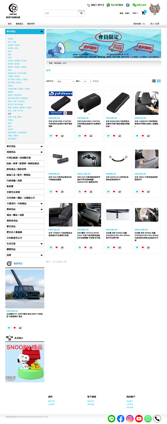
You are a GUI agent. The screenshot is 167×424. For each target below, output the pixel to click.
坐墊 (9, 58)
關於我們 (31, 24)
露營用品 (11, 249)
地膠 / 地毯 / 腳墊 (14, 117)
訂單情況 (129, 404)
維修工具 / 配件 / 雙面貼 (19, 175)
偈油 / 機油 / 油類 (15, 215)
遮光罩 (10, 129)
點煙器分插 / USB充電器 (17, 73)
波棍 (9, 123)
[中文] (122, 13)
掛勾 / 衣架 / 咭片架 (15, 111)
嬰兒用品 (11, 226)
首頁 (9, 24)
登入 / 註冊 (154, 24)
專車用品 (11, 209)
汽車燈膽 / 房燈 (14, 180)
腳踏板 (10, 92)
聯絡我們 (90, 401)
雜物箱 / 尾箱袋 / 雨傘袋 (17, 67)
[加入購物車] (51, 136)
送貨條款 (51, 404)
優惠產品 (19, 24)
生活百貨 (11, 243)
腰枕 (9, 54)
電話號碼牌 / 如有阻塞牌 (17, 132)
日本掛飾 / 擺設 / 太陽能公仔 (21, 198)
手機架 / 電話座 (14, 76)
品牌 (9, 255)
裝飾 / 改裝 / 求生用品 (16, 101)
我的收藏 (129, 407)
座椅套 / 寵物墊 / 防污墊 (17, 61)
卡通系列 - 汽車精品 (16, 203)
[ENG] (128, 13)
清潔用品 (11, 152)
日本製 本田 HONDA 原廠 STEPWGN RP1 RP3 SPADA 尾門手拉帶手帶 (118, 235)
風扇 (9, 126)
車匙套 (10, 120)
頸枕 (9, 51)
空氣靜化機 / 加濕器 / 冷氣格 (19, 89)
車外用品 (11, 146)
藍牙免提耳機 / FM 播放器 (18, 98)
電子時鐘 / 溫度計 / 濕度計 (18, 79)
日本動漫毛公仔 (14, 238)
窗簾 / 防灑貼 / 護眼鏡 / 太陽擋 (19, 108)
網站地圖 (90, 404)
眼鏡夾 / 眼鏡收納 (14, 95)
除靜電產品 (12, 139)
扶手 (9, 114)
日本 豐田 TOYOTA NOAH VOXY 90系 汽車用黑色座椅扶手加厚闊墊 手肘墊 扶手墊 (88, 235)
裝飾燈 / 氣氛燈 (14, 64)
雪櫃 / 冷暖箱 (13, 136)
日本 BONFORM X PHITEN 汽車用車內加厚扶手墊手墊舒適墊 (60, 123)
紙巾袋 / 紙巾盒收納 (15, 104)
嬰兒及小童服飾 (14, 232)
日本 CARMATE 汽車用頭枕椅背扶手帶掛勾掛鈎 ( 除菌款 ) (146, 123)
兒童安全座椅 (13, 192)
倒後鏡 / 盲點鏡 (14, 45)
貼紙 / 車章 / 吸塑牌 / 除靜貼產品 (23, 163)
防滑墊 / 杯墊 (13, 48)
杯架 (9, 70)
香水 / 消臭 (12, 42)
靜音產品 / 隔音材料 (16, 169)
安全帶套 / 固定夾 (14, 83)
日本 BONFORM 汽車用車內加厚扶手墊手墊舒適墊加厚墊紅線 (118, 123)
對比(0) (96, 81)
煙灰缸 (10, 86)
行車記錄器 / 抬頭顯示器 (19, 158)
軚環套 (10, 39)
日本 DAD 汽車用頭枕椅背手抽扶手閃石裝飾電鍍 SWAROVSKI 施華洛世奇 (88, 179)
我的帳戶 (129, 401)
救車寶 (10, 186)
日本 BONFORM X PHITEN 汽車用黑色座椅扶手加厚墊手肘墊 (89, 123)
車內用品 (11, 31)
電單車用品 (12, 220)
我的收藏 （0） (139, 24)
